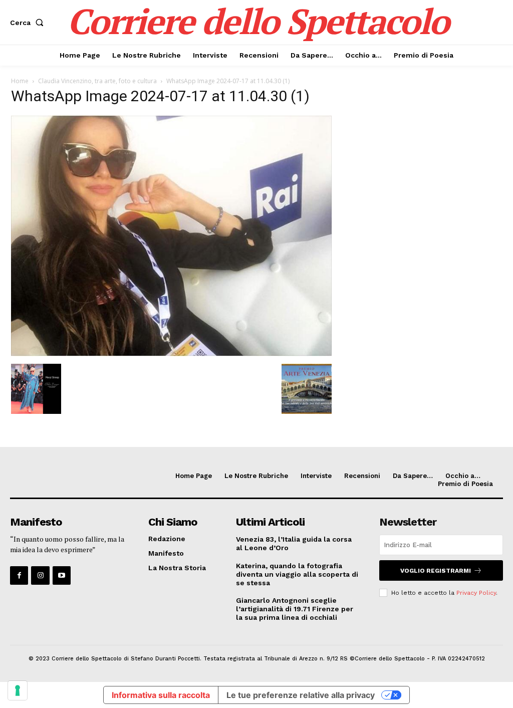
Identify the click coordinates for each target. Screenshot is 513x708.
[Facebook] (19, 575)
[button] (29, 22)
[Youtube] (62, 575)
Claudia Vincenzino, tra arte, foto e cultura (97, 81)
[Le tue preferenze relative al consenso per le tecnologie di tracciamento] (17, 690)
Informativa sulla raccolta (161, 695)
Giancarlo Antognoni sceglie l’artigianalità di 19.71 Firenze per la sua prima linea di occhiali (294, 608)
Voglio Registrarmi (435, 570)
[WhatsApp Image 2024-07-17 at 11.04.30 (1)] (171, 353)
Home (20, 81)
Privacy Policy (476, 592)
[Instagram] (40, 575)
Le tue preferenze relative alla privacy (300, 695)
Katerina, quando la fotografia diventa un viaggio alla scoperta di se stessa (297, 574)
